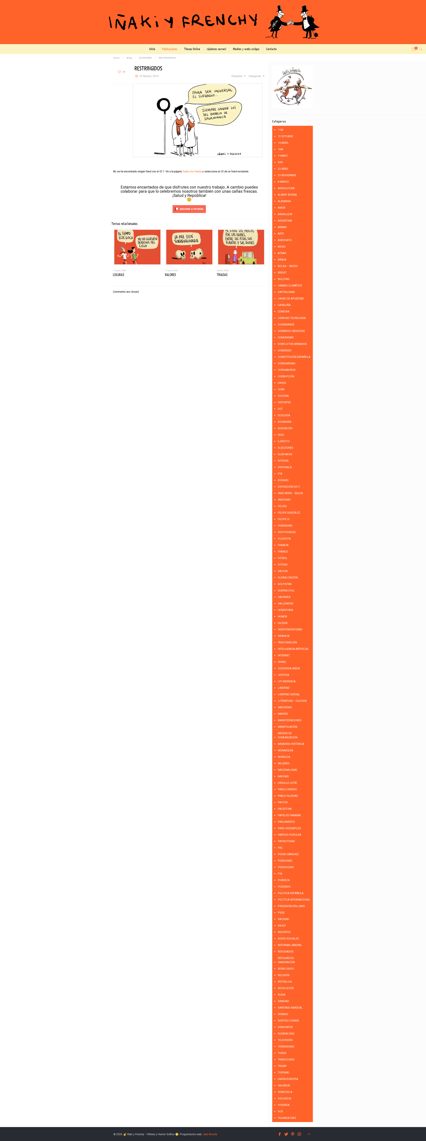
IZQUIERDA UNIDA (289, 668)
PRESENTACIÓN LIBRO (291, 906)
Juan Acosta (210, 1134)
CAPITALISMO (286, 292)
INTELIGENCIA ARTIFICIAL (293, 649)
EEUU (281, 434)
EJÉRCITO (284, 441)
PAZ (280, 847)
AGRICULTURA (286, 188)
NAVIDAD (283, 776)
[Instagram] (299, 1134)
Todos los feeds (192, 171)
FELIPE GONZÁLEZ (289, 512)
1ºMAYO (283, 155)
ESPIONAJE (285, 467)
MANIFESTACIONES (289, 720)
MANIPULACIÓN (287, 726)
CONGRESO (284, 350)
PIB (280, 873)
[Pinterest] (293, 1134)
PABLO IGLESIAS (288, 795)
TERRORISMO (286, 1046)
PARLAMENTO (286, 821)
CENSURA (283, 311)
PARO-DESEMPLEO (289, 828)
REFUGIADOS (286, 951)
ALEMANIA (284, 201)
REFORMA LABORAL (290, 945)
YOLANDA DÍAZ (287, 1118)
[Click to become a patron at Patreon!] (189, 213)
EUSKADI (283, 480)
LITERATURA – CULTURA (292, 700)
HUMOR (282, 616)
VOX (280, 1111)
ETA (280, 473)
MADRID (283, 713)
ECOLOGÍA (284, 415)
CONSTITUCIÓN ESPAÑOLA (294, 357)
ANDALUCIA (285, 214)
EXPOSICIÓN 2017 (289, 486)
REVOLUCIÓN (286, 988)
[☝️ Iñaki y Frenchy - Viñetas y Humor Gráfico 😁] (213, 22)
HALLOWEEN (285, 603)
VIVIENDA (284, 1105)
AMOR (281, 207)
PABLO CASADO (287, 789)
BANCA (282, 259)
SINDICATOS (285, 1027)
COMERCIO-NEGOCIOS (291, 331)
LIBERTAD (284, 687)
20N (280, 162)
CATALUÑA (284, 305)
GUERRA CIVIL (286, 590)
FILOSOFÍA (284, 538)
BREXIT (282, 272)
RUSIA (281, 994)
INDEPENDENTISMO (290, 629)
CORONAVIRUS (287, 370)
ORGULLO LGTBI (287, 782)
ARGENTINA (285, 220)
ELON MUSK (285, 454)
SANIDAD (283, 1001)
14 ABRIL (283, 142)
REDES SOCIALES (288, 938)
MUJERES (284, 763)
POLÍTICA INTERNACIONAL (294, 899)
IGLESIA (282, 623)
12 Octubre (285, 136)
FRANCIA (283, 545)
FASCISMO (284, 499)
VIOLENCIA (284, 1098)
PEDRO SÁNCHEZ (288, 854)
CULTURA (283, 395)
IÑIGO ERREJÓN (287, 642)
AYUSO (282, 246)
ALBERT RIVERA (287, 194)
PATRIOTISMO (286, 841)
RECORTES (284, 932)
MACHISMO (285, 707)
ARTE (281, 233)
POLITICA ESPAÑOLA (290, 893)
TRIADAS (222, 275)
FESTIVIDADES (287, 532)
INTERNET (284, 655)
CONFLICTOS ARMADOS (292, 344)
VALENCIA (284, 1085)
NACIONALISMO (287, 769)
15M (280, 149)
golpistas (285, 584)
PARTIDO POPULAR (289, 834)
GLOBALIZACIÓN (288, 577)
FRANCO (283, 551)
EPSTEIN (283, 460)
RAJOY (282, 925)
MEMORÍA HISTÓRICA (291, 744)
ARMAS (282, 227)
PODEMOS (284, 886)
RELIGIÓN (283, 975)
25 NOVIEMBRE (287, 175)
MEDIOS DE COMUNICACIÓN (287, 735)
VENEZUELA (285, 1092)
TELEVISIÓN (285, 1040)
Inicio (116, 57)
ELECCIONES (285, 447)
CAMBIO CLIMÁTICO (290, 285)
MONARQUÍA (285, 750)
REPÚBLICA (285, 981)
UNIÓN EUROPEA (288, 1079)
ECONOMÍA (145, 57)
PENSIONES (285, 860)
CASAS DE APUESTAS (291, 298)
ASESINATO (285, 240)
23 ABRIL (283, 168)
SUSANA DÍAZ (286, 1033)
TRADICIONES (286, 1059)
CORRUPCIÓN (286, 376)
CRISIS (282, 382)
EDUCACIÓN (285, 428)
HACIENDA (284, 597)
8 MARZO (283, 181)
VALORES (170, 275)
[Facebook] (279, 1134)
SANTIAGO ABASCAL (290, 1007)
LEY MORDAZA (287, 681)
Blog (129, 57)
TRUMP (282, 1066)
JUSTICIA (283, 674)
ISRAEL (282, 662)
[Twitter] (286, 1134)
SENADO (283, 1014)
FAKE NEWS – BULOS (290, 493)
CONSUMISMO (286, 363)
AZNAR (282, 253)
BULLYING (284, 279)
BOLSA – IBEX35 (288, 266)
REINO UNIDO (286, 968)
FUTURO (283, 564)
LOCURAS (118, 275)
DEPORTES (284, 402)
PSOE (281, 912)
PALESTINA (285, 808)
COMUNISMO (286, 337)
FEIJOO (282, 506)
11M (280, 129)
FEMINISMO (285, 525)
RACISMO (283, 919)
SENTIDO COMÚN (288, 1020)
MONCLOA (284, 757)
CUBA (281, 389)
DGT (280, 408)
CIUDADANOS (286, 324)
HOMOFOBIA (285, 610)
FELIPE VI (284, 519)
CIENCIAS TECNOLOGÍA (292, 318)
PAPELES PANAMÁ (289, 815)
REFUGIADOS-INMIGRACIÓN (286, 960)
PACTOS (283, 802)
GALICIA (283, 571)
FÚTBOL (282, 558)
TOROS (282, 1053)
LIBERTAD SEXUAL (289, 694)
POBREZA (284, 880)
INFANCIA (283, 636)
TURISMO (283, 1072)
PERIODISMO (286, 867)
